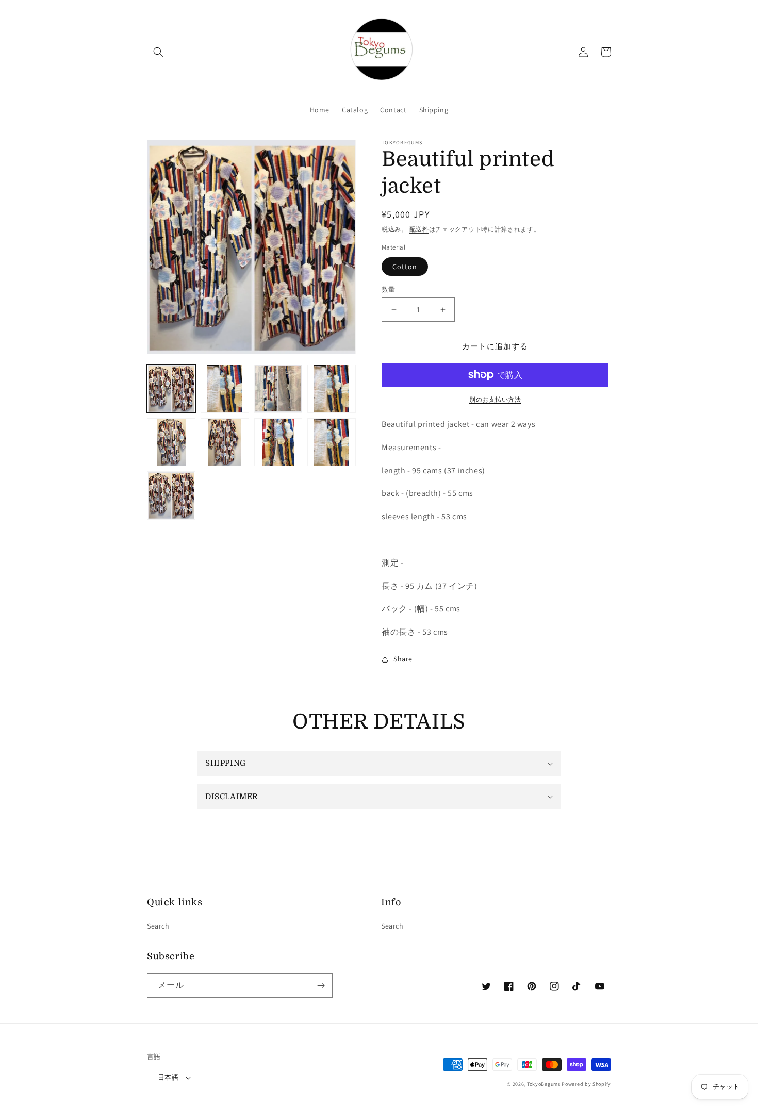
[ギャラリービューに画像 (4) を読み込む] (331, 389)
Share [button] (403, 659)
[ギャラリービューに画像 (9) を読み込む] (171, 495)
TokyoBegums (544, 1084)
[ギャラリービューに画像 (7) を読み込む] (278, 442)
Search (158, 926)
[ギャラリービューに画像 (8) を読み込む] (331, 442)
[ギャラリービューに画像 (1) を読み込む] (171, 389)
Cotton (404, 266)
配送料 (419, 229)
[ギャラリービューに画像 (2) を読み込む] (225, 389)
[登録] (320, 985)
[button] (158, 52)
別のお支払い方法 (495, 399)
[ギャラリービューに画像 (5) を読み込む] (171, 442)
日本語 (168, 1077)
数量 (389, 289)
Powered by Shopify (586, 1084)
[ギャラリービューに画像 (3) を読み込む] (278, 389)
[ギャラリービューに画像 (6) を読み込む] (225, 442)
